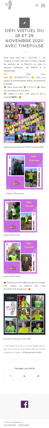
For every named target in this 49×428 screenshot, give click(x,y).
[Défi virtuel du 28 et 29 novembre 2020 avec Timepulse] (24, 23)
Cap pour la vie (17, 422)
